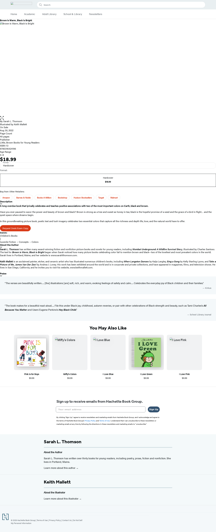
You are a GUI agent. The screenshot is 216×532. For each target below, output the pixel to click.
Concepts (24, 242)
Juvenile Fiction (8, 242)
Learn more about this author (60, 468)
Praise (3, 273)
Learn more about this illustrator (61, 498)
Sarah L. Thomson (12, 121)
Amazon (6, 197)
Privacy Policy (55, 520)
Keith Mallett (57, 482)
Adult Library (49, 14)
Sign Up (153, 409)
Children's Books (8, 235)
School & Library (72, 14)
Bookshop (62, 197)
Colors (35, 242)
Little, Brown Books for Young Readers (20, 142)
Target (101, 197)
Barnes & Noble (23, 197)
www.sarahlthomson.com (64, 255)
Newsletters (95, 14)
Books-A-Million (44, 197)
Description (6, 201)
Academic (29, 14)
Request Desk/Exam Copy (15, 228)
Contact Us (66, 520)
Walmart (114, 197)
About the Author (9, 245)
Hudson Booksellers (83, 197)
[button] (108, 118)
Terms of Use (42, 520)
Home (14, 14)
